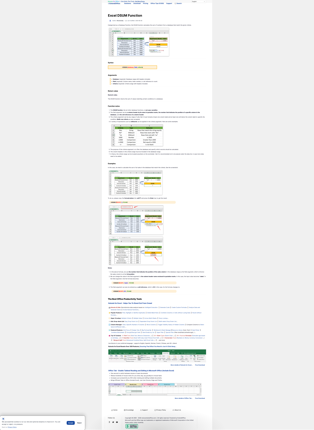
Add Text (134, 335)
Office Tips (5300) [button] (157, 3)
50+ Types (159, 335)
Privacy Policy (161, 410)
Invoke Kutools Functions (130, 310)
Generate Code (165, 307)
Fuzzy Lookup (163, 318)
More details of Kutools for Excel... (182, 365)
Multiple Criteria (126, 318)
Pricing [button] (145, 3)
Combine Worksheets (117, 332)
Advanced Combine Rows (135, 340)
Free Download (200, 365)
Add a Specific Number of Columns (133, 324)
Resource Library (177, 330)
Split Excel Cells (149, 340)
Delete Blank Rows (153, 313)
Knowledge (130, 410)
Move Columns (151, 324)
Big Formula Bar (147, 330)
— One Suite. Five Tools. (126, 1)
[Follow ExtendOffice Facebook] (109, 422)
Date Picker (195, 330)
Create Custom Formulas (179, 307)
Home (115, 410)
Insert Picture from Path (151, 338)
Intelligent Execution (151, 307)
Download (137, 3)
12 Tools (126, 335)
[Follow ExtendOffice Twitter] (113, 422)
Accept (70, 423)
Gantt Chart (169, 335)
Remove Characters (144, 335)
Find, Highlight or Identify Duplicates (133, 313)
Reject (79, 423)
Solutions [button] (127, 3)
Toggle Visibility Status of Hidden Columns (171, 324)
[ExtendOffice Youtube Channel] (116, 422)
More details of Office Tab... (184, 398)
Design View (136, 330)
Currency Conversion (196, 338)
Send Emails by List (148, 332)
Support (169, 3)
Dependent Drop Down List (148, 321)
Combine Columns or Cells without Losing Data (175, 313)
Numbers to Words (183, 338)
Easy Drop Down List (131, 321)
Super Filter (160, 332)
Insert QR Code (139, 338)
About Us (177, 410)
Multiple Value (138, 318)
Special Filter (170, 332)
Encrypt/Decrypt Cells (133, 332)
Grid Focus (126, 330)
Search (179, 3)
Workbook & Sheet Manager (162, 330)
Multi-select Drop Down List (167, 321)
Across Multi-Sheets (150, 318)
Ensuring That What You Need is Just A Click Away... (158, 346)
